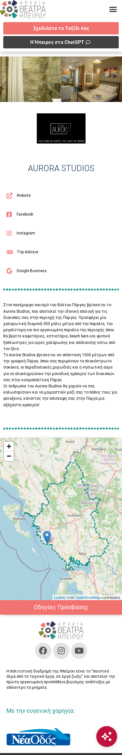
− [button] (9, 456)
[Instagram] (61, 651)
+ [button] (9, 446)
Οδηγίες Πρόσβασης (61, 607)
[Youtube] (79, 651)
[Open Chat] (106, 736)
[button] (113, 9)
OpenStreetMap (88, 597)
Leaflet (59, 597)
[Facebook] (43, 651)
